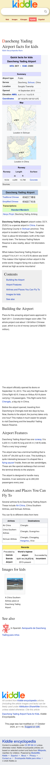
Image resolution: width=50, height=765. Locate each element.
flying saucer (8, 462)
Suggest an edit (32, 726)
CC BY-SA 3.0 (30, 745)
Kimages (23, 19)
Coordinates (8, 98)
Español (41, 19)
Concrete (34, 179)
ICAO (24, 66)
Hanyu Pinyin (8, 214)
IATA (12, 66)
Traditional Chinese (11, 197)
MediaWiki (35, 752)
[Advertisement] (25, 29)
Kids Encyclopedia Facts (12, 50)
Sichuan (31, 82)
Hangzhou (24, 540)
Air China (20, 505)
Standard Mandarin (20, 209)
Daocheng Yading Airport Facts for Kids (20, 713)
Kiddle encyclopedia (27, 700)
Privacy (33, 755)
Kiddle (4, 755)
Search (45, 11)
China (32, 225)
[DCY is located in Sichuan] (21, 117)
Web (7, 19)
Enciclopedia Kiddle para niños (28, 758)
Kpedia (32, 19)
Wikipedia (42, 750)
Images (14, 19)
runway (38, 439)
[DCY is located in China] (21, 147)
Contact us (6, 758)
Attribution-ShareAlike (29, 706)
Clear (40, 11)
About (23, 755)
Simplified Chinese (10, 201)
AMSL (14, 94)
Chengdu (6, 401)
